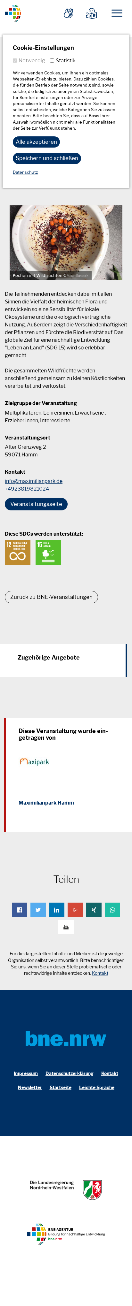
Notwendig (32, 60)
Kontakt (100, 973)
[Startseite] (13, 12)
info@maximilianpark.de (33, 481)
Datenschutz (25, 172)
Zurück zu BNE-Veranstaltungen (51, 597)
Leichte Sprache (96, 1087)
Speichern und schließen (47, 158)
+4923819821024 (27, 489)
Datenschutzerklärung (69, 1073)
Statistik (66, 60)
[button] (19, 910)
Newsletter (30, 1087)
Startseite (60, 1087)
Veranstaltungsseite (36, 504)
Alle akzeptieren (36, 142)
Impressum (26, 1073)
